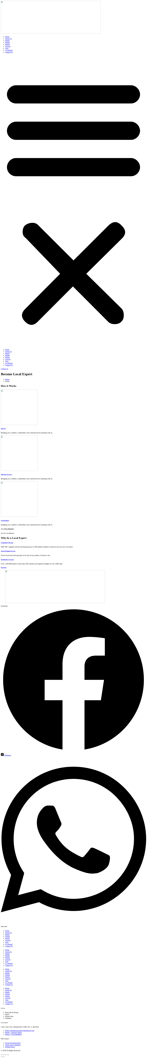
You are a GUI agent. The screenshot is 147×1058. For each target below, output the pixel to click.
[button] (73, 201)
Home (7, 37)
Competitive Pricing (7, 542)
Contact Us (9, 52)
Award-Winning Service (8, 551)
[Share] (6, 1054)
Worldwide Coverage (7, 559)
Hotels (7, 41)
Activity (8, 46)
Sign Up (3, 428)
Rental (7, 44)
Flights (7, 42)
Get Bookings (5, 520)
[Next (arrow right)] (4, 1056)
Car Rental (8, 50)
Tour (6, 48)
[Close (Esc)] (8, 1054)
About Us (8, 39)
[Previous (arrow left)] (2, 1056)
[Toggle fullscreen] (4, 1054)
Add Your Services (6, 474)
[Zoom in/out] (2, 1054)
